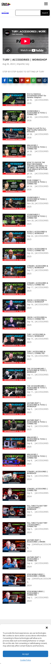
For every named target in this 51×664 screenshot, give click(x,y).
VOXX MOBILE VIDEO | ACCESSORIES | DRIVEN (36, 575)
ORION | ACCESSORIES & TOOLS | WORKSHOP (37, 301)
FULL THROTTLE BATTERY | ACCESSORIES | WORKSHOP (37, 507)
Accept (25, 654)
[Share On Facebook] (5, 80)
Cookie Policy (25, 660)
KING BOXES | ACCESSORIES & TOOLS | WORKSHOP (37, 439)
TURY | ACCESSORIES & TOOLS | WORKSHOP (36, 335)
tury (27, 64)
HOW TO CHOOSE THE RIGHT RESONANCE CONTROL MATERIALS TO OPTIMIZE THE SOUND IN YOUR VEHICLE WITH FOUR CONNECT (37, 167)
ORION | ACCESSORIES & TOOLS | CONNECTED (37, 318)
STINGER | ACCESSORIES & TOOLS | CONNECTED (37, 284)
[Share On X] (16, 80)
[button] (46, 627)
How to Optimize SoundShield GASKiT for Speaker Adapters (36, 95)
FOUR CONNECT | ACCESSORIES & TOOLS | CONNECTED (37, 182)
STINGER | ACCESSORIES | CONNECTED (37, 489)
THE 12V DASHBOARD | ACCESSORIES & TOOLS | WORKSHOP (37, 370)
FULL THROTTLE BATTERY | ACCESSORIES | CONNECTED (37, 524)
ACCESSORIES (42, 100)
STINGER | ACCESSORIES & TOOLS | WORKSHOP (37, 267)
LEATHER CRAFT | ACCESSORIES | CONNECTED (34, 559)
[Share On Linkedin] (10, 80)
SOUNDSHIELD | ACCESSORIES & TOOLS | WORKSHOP (37, 199)
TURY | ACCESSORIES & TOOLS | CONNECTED (36, 352)
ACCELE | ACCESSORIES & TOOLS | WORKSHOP (37, 232)
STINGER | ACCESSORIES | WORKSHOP (37, 472)
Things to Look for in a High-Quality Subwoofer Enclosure (37, 129)
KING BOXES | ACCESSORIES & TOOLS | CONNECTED (37, 147)
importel (21, 64)
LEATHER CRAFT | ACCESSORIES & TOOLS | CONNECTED (37, 422)
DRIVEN (36, 544)
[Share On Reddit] (27, 80)
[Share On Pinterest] (22, 80)
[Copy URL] (45, 80)
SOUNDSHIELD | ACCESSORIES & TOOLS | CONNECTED (37, 112)
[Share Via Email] (39, 80)
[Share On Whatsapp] (33, 80)
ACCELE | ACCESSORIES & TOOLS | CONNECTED (37, 249)
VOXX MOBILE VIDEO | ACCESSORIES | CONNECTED (35, 593)
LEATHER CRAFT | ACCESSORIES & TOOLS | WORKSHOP (37, 404)
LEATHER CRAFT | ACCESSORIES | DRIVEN (36, 541)
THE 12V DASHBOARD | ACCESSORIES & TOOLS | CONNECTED (37, 387)
